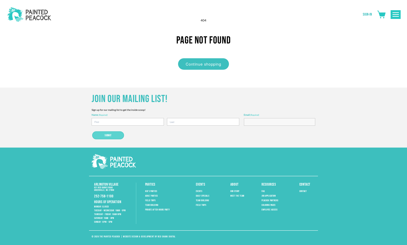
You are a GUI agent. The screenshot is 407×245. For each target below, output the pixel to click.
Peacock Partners (270, 200)
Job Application (269, 195)
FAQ (263, 191)
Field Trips (150, 200)
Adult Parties (151, 195)
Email (251, 114)
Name (100, 114)
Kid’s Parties (151, 191)
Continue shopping (203, 64)
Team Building (151, 205)
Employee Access (270, 209)
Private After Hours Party (157, 209)
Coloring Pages (269, 205)
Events (199, 191)
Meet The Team (237, 195)
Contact (303, 191)
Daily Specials (202, 195)
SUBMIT (108, 135)
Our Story (234, 191)
